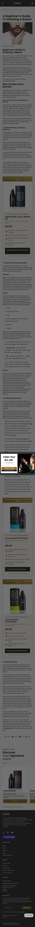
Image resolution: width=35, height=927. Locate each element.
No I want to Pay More (9, 470)
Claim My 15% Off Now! (9, 468)
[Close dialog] (33, 454)
